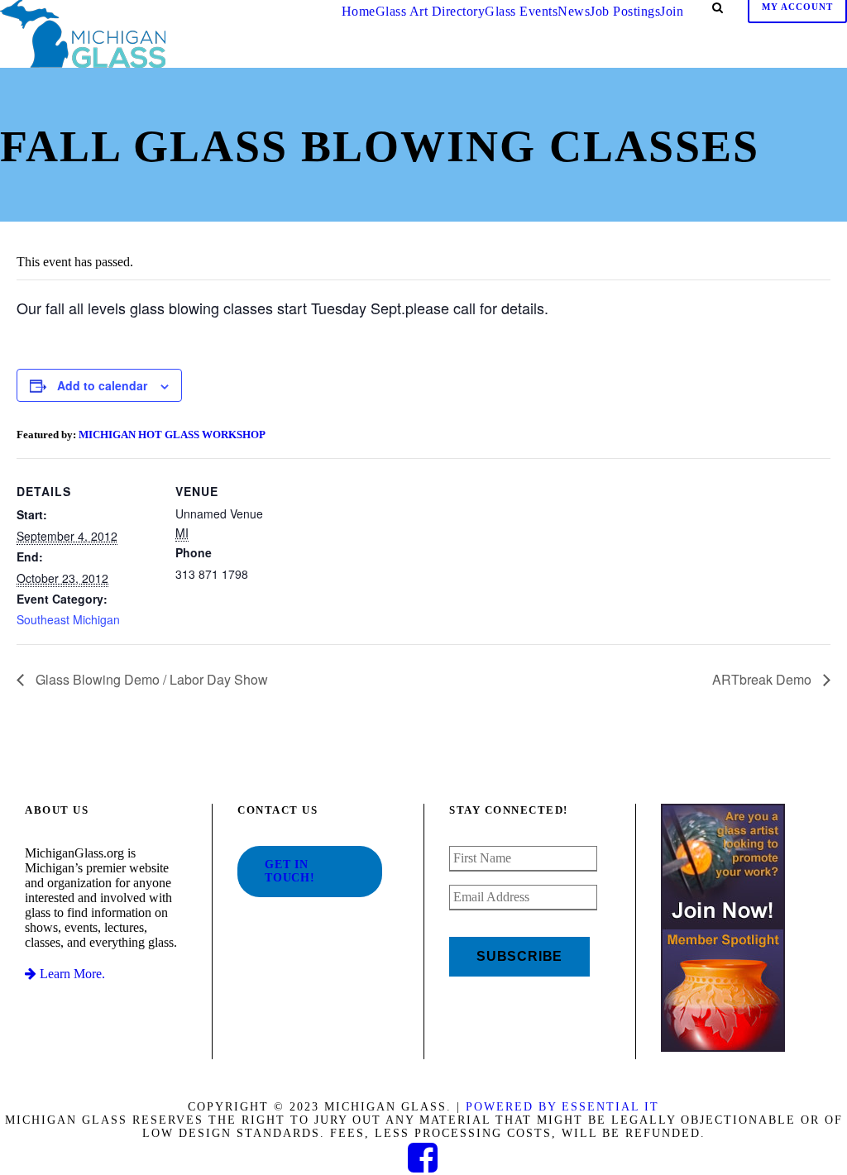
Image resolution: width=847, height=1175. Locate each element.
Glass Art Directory (431, 11)
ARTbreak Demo (763, 679)
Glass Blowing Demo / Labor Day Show (150, 679)
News (573, 11)
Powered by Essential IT (562, 1107)
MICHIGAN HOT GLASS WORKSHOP (172, 434)
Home (359, 11)
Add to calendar (102, 385)
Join (671, 11)
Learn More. (70, 974)
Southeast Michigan (68, 619)
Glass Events (521, 11)
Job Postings (625, 11)
